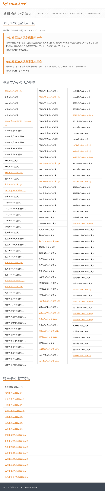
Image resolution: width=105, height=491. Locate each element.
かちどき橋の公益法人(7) (15, 190)
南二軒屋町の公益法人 (82, 307)
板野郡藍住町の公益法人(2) (16, 464)
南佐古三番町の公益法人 (83, 241)
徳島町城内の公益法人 (48, 325)
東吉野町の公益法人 (81, 175)
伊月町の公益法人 (12, 115)
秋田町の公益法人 (12, 97)
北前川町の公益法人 (13, 274)
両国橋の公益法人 (80, 343)
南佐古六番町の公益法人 (83, 259)
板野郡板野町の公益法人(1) (16, 470)
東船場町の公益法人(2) (83, 157)
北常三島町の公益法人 (14, 256)
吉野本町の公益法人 (81, 337)
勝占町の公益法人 (12, 196)
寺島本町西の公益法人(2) (50, 313)
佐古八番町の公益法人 (48, 205)
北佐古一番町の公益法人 (15, 238)
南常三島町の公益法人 (82, 283)
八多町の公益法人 (80, 139)
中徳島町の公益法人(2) (49, 361)
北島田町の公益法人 (13, 250)
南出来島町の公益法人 (82, 295)
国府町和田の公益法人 (48, 157)
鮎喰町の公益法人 (12, 103)
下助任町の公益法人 (47, 223)
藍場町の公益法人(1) (14, 91)
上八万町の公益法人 (13, 214)
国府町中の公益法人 (13, 358)
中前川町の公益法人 (81, 91)
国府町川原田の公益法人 (15, 316)
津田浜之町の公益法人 (48, 289)
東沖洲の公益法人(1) (82, 151)
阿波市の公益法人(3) (14, 416)
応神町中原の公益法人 (14, 130)
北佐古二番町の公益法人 (15, 244)
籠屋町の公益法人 (12, 178)
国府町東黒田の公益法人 (49, 109)
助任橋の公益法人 (46, 259)
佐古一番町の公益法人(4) (50, 163)
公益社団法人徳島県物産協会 (24, 37)
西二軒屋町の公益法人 (82, 121)
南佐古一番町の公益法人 (83, 229)
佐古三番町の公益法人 (48, 175)
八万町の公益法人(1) (82, 145)
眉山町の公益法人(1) (82, 181)
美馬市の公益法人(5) (14, 422)
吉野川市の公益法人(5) (14, 410)
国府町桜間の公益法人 (14, 334)
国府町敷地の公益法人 (14, 346)
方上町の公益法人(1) (14, 184)
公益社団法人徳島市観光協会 (24, 61)
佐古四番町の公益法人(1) (50, 181)
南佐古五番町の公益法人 (83, 253)
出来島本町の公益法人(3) (50, 301)
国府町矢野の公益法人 (48, 145)
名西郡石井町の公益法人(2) (16, 440)
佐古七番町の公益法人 (48, 199)
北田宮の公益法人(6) (14, 262)
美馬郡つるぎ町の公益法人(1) (17, 476)
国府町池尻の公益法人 (14, 298)
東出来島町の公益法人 (82, 163)
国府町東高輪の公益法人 (49, 133)
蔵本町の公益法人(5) (14, 286)
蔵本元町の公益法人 (13, 292)
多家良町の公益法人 (47, 277)
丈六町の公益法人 (46, 229)
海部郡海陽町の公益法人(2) (16, 446)
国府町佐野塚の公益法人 (15, 340)
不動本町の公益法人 (81, 205)
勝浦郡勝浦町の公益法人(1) (16, 434)
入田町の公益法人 (80, 133)
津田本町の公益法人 (47, 295)
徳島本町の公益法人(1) (49, 331)
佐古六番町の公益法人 (48, 193)
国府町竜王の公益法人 (48, 151)
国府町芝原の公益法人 (14, 352)
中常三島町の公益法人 (48, 355)
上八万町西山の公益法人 (15, 208)
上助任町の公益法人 (13, 202)
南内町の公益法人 (80, 211)
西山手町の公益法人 (81, 127)
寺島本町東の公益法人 (48, 307)
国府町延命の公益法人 (14, 310)
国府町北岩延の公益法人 (49, 127)
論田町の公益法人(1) (82, 355)
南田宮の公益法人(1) (82, 289)
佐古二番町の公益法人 (48, 169)
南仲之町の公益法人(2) (83, 301)
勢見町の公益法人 (46, 271)
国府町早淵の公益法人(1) (50, 97)
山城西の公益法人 (80, 331)
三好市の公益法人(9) (14, 428)
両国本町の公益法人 (81, 349)
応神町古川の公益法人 (14, 148)
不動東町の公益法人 (81, 187)
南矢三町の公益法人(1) (83, 319)
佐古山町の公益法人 (47, 211)
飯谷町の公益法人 (12, 109)
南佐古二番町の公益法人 (83, 235)
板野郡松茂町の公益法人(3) (16, 452)
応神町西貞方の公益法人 (15, 142)
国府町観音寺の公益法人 (15, 322)
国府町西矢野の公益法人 (15, 364)
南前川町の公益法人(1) (83, 313)
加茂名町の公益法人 (13, 226)
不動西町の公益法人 (81, 193)
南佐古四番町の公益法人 (83, 247)
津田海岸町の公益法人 (48, 283)
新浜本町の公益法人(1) (49, 241)
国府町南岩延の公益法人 (49, 121)
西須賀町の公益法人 (81, 109)
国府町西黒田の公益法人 (49, 115)
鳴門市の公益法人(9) (14, 392)
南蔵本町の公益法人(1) (83, 223)
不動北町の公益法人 (81, 199)
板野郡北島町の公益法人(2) (16, 458)
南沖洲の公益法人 (80, 217)
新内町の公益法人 (46, 235)
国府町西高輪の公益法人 (49, 139)
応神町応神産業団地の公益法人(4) (18, 123)
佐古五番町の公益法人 (48, 187)
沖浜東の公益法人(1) (14, 172)
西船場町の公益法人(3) (83, 115)
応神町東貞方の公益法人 (15, 136)
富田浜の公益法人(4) (48, 337)
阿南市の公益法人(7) (14, 404)
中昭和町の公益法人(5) (49, 349)
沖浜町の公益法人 (12, 166)
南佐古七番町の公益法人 (83, 265)
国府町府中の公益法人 (14, 328)
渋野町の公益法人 (46, 217)
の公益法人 (59, 13)
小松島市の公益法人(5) (14, 398)
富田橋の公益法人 (46, 343)
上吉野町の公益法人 (13, 220)
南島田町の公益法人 (81, 277)
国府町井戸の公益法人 (14, 304)
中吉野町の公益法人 (81, 97)
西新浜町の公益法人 (81, 103)
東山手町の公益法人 (81, 169)
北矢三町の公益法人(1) (14, 280)
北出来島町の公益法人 (14, 268)
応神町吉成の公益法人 (14, 154)
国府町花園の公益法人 (48, 91)
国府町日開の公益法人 (48, 103)
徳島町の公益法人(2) (48, 319)
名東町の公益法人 (80, 325)
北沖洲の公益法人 (12, 232)
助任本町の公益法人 (47, 265)
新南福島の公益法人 (47, 253)
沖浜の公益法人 (11, 160)
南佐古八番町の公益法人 (83, 271)
